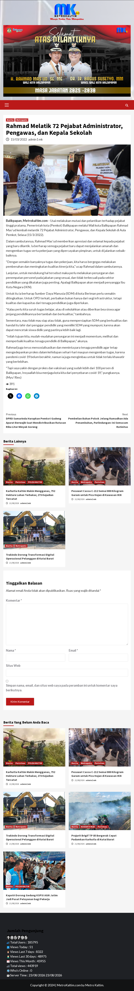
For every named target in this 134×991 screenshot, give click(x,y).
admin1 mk (35, 139)
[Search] (127, 105)
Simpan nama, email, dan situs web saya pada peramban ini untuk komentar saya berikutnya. (61, 687)
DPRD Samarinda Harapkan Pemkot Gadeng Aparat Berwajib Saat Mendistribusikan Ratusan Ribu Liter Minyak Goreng (36, 421)
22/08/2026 (14, 503)
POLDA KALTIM (35, 482)
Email (73, 650)
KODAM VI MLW (88, 826)
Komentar (14, 600)
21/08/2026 (14, 562)
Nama (11, 650)
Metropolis (21, 120)
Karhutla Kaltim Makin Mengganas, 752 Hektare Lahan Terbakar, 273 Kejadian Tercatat (30, 494)
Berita (10, 120)
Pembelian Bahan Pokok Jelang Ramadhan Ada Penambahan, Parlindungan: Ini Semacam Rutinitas (98, 421)
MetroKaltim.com (69, 985)
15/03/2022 (18, 139)
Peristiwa (20, 482)
